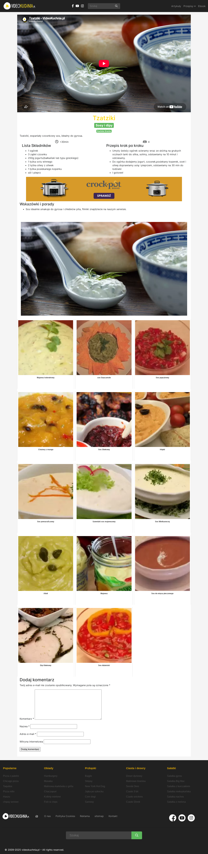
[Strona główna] (19, 6)
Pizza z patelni (11, 776)
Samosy (89, 802)
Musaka (48, 781)
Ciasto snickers (134, 796)
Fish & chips (50, 802)
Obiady (48, 768)
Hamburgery (50, 776)
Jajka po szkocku (94, 791)
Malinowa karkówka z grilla (58, 786)
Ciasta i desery (135, 768)
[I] (191, 818)
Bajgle (88, 776)
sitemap (99, 816)
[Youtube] (182, 818)
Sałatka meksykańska (179, 791)
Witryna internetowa (31, 741)
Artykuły (176, 6)
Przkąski (90, 768)
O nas (47, 816)
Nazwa (25, 726)
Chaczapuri (50, 791)
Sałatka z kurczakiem (178, 786)
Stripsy (88, 781)
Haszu (6, 796)
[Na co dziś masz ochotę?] (116, 6)
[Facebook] (172, 818)
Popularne (9, 768)
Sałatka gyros (174, 776)
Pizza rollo (8, 791)
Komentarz (27, 718)
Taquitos (7, 786)
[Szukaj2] (136, 835)
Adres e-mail (28, 733)
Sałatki (171, 768)
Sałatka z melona (176, 802)
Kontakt (113, 816)
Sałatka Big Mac (176, 781)
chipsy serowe (11, 802)
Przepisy (188, 6)
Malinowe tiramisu (136, 781)
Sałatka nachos (175, 796)
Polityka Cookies (65, 816)
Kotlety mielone (52, 796)
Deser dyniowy (134, 776)
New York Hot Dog (95, 786)
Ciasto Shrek (133, 802)
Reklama (85, 816)
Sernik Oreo (132, 786)
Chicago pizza (11, 781)
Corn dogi (90, 796)
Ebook (202, 6)
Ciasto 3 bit (132, 791)
